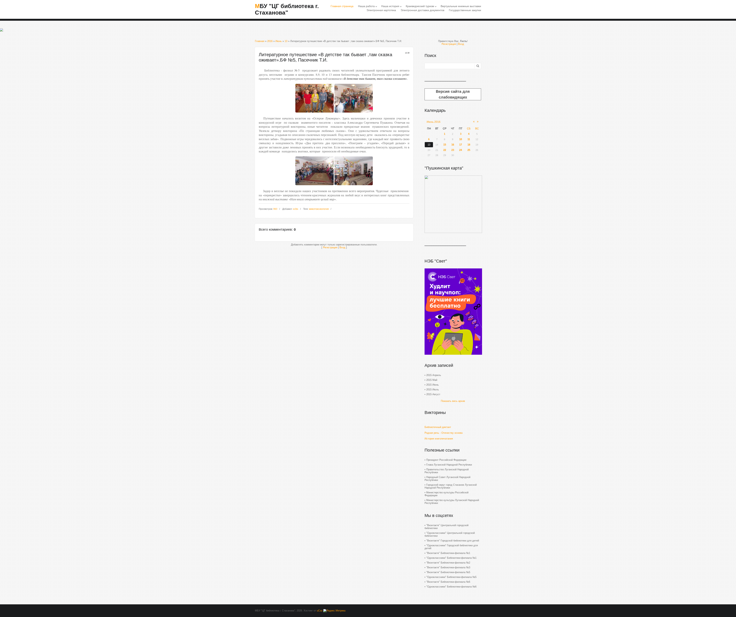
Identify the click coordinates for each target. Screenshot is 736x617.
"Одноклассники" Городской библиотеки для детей (451, 547)
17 (460, 144)
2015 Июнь (432, 384)
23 (452, 150)
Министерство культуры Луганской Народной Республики (452, 501)
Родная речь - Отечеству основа (443, 432)
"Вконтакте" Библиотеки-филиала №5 (448, 572)
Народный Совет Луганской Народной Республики (447, 478)
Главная (259, 41)
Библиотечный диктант (438, 427)
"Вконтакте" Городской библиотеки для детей (452, 540)
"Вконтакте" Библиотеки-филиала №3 (448, 567)
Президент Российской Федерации (446, 459)
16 (452, 144)
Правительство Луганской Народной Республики (447, 471)
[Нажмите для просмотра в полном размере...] (314, 113)
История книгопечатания (439, 438)
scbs (295, 208)
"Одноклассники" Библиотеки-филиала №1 (451, 557)
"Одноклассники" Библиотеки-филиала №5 (451, 577)
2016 (270, 41)
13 (286, 41)
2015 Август (433, 394)
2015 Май (431, 379)
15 (444, 144)
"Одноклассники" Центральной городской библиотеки (450, 534)
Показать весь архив (453, 401)
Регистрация (330, 247)
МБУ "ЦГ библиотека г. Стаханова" (287, 9)
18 (468, 144)
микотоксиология (319, 208)
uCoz (320, 610)
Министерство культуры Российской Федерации (446, 494)
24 (460, 150)
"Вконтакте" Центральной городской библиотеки (446, 527)
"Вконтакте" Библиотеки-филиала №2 (448, 562)
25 (468, 150)
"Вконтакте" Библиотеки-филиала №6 (448, 581)
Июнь (278, 41)
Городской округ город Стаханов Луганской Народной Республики (451, 486)
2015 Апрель (433, 375)
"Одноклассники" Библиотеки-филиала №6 (451, 586)
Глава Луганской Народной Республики (449, 464)
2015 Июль (432, 389)
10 (460, 139)
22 (444, 150)
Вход (342, 247)
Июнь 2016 (433, 121)
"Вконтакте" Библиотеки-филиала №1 (448, 553)
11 (468, 139)
